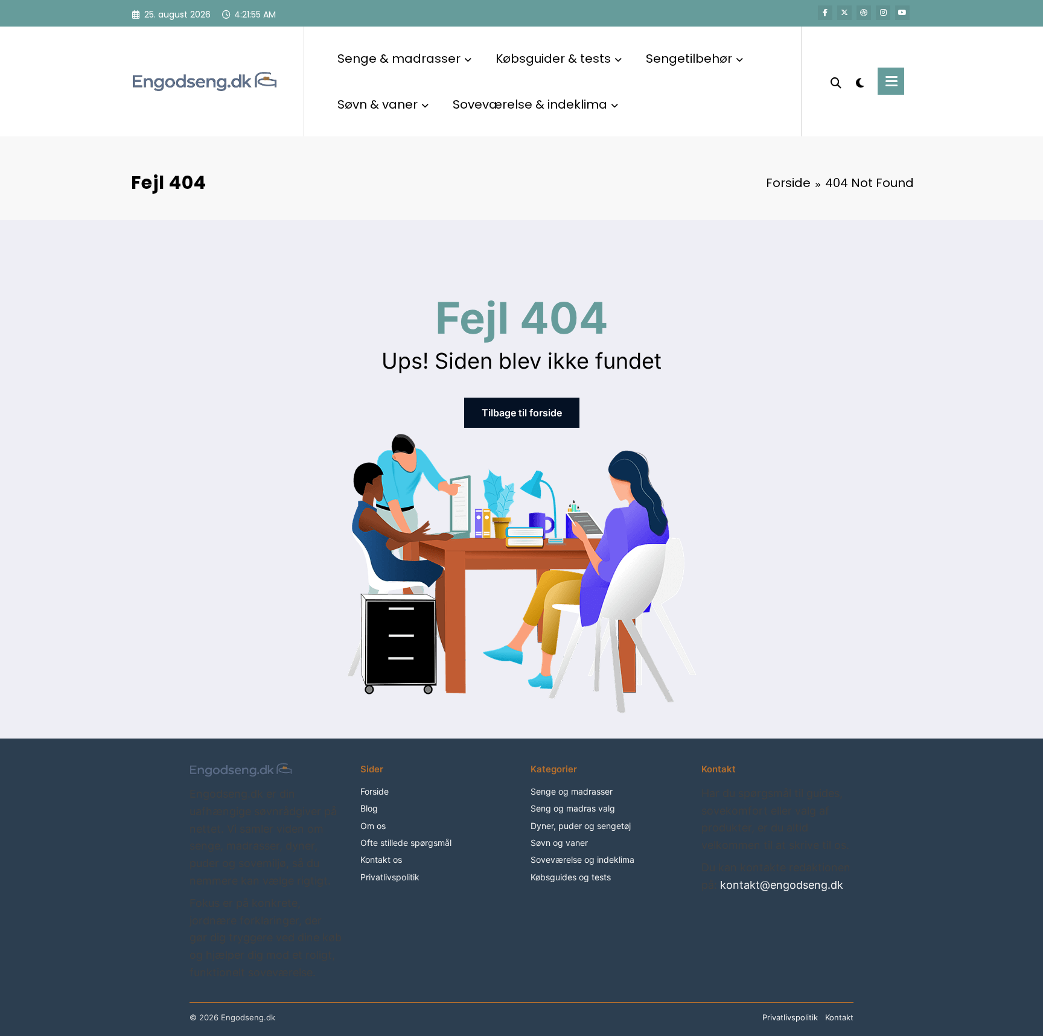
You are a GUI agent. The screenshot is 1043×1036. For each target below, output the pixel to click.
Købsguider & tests (553, 58)
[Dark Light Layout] (859, 81)
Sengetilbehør (689, 58)
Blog (369, 808)
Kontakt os (381, 859)
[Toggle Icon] (891, 81)
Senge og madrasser (572, 791)
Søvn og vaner (559, 842)
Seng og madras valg (573, 808)
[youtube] (902, 12)
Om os (373, 826)
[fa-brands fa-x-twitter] (844, 12)
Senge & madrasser (399, 58)
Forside (374, 791)
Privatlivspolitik (389, 877)
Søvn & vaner (377, 104)
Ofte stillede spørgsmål (405, 842)
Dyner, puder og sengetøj (581, 826)
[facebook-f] (825, 12)
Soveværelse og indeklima (582, 859)
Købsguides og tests (571, 877)
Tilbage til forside (522, 413)
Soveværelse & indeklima (530, 104)
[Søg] (836, 81)
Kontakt (839, 1017)
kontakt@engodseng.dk (781, 885)
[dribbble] (863, 12)
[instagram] (883, 12)
